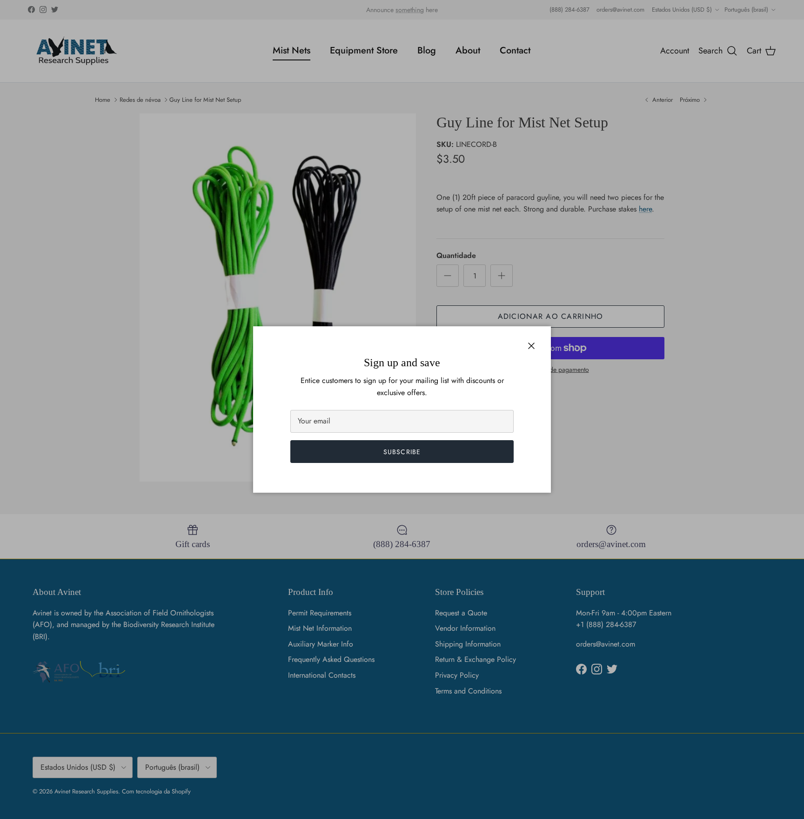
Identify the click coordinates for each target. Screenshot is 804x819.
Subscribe (402, 451)
